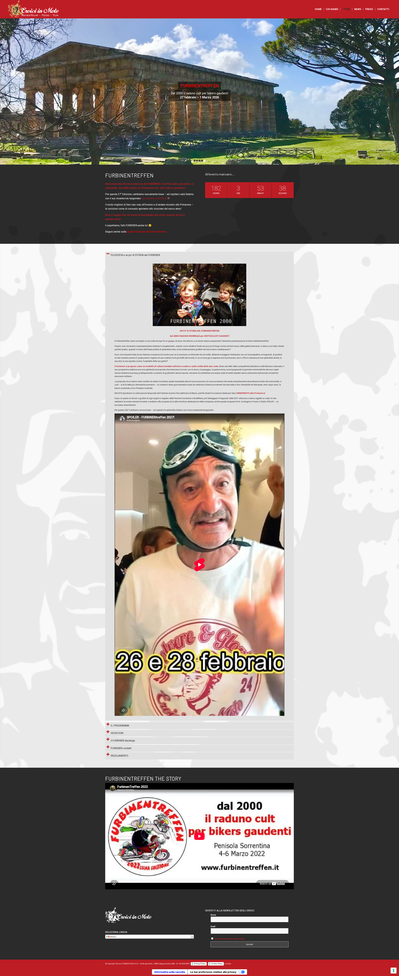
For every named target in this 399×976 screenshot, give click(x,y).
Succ (396, 91)
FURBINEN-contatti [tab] (121, 748)
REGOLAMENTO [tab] (119, 755)
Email (213, 926)
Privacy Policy (199, 964)
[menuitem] (318, 9)
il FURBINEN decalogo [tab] (123, 740)
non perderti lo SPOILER (154, 198)
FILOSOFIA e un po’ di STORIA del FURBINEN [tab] (135, 255)
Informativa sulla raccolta (169, 972)
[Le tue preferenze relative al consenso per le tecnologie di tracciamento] (394, 971)
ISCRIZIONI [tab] (117, 733)
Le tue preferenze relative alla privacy (213, 972)
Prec (2, 91)
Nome (213, 915)
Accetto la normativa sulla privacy (229, 939)
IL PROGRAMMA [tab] (120, 725)
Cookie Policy (217, 964)
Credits (228, 964)
